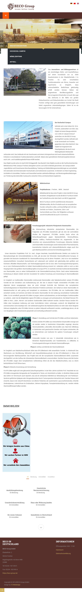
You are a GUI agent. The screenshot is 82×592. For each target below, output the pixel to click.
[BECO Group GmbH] (21, 6)
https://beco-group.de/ (10, 573)
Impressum (59, 550)
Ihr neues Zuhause (15, 515)
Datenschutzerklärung (63, 553)
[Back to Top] (2, 590)
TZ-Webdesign (15, 585)
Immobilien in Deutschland (41, 515)
